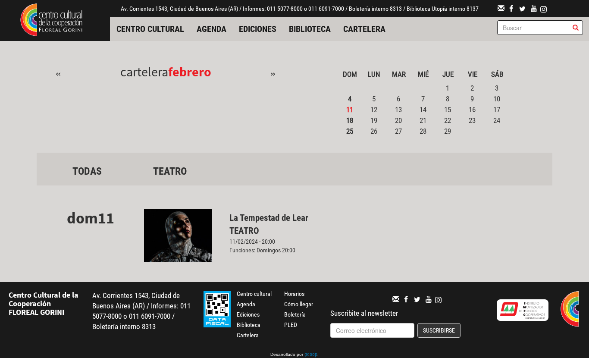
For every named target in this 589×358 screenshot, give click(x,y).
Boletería (295, 314)
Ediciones (257, 29)
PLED (290, 325)
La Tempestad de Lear (268, 218)
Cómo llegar (298, 304)
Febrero (189, 71)
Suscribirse (439, 330)
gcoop (310, 355)
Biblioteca (310, 29)
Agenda (211, 29)
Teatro (170, 171)
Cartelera (364, 29)
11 (349, 109)
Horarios (294, 294)
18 (349, 120)
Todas (87, 171)
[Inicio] (51, 19)
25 (349, 131)
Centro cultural (150, 29)
